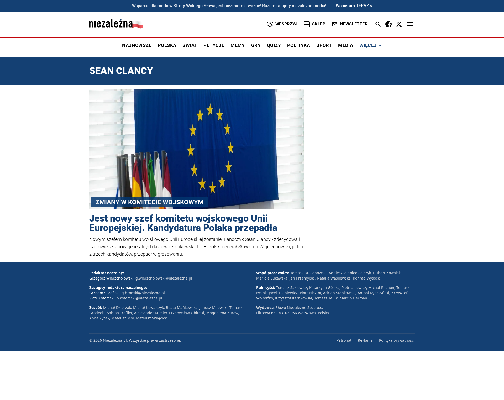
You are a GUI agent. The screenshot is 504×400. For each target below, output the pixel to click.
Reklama (365, 340)
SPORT (324, 45)
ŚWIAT (189, 45)
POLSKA (167, 45)
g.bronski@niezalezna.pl (143, 292)
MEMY (237, 45)
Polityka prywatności (397, 340)
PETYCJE (213, 45)
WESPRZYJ (286, 24)
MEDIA (345, 45)
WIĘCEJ (367, 45)
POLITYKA (298, 45)
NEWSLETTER (354, 24)
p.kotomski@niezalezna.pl (139, 298)
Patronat (344, 340)
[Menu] (410, 24)
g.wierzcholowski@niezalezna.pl (163, 278)
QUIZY (274, 45)
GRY (256, 45)
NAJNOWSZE (136, 45)
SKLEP (318, 24)
